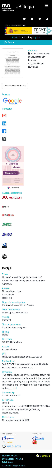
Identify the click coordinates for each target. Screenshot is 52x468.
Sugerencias (19, 465)
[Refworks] (13, 215)
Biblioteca (7, 462)
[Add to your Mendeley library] (13, 198)
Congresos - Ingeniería (13, 420)
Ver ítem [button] (8, 42)
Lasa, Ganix (8, 294)
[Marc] (13, 256)
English (36, 37)
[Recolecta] (15, 446)
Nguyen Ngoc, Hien (11, 291)
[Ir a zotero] (13, 207)
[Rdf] (13, 245)
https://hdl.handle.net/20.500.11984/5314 (22, 357)
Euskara (16, 37)
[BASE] (15, 442)
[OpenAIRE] (15, 438)
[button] (32, 18)
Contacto (6, 465)
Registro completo (15, 86)
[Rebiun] (41, 442)
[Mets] (13, 224)
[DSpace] (43, 455)
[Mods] (13, 234)
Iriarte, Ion (7, 298)
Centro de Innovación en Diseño (18, 305)
